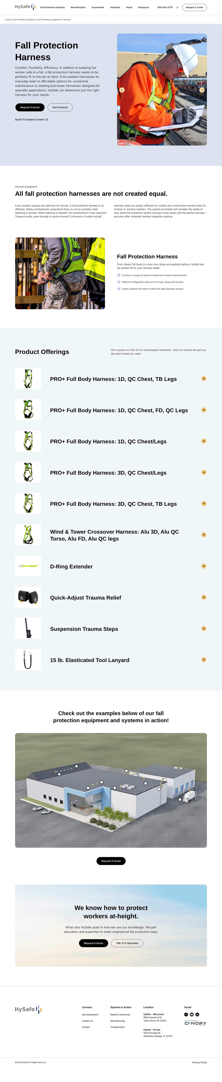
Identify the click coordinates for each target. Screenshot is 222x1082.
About (129, 7)
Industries (115, 7)
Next (202, 90)
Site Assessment (90, 1014)
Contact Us (87, 1021)
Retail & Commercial (120, 1014)
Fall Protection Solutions (52, 7)
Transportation (117, 1027)
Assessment (98, 7)
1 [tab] (120, 143)
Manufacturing (117, 1021)
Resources (143, 7)
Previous (122, 90)
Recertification (78, 7)
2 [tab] (122, 143)
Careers (86, 1027)
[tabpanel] (162, 90)
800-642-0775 (165, 7)
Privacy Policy (199, 1062)
